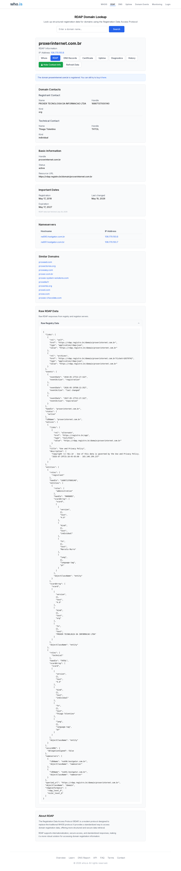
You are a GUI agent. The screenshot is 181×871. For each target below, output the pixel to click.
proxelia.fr (44, 282)
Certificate (87, 58)
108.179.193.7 (111, 242)
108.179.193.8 (57, 52)
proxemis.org (45, 286)
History (131, 58)
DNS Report (84, 857)
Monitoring (157, 4)
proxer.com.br (46, 274)
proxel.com (44, 290)
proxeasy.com (46, 270)
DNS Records (70, 58)
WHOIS (104, 4)
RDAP (112, 4)
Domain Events (142, 4)
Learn (72, 857)
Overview (61, 857)
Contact (121, 857)
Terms (111, 857)
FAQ (102, 857)
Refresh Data (72, 64)
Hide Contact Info (52, 64)
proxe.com (44, 294)
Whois (44, 58)
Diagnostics (117, 58)
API (95, 857)
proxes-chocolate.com (50, 298)
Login (168, 4)
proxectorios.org (47, 266)
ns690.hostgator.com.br (53, 236)
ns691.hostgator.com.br (53, 242)
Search (116, 29)
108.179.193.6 (111, 236)
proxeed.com (45, 262)
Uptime (128, 4)
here (104, 77)
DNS (120, 4)
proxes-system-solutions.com (54, 278)
